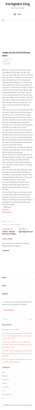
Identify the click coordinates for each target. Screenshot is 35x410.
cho (12, 224)
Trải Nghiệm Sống (17, 4)
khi (15, 224)
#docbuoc (5, 209)
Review (4, 383)
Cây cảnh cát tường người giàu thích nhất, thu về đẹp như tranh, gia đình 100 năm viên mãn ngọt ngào (17, 353)
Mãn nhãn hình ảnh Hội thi (10, 329)
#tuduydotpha (7, 212)
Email (4, 286)
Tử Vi (3, 391)
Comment (6, 250)
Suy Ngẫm (7, 64)
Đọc (3, 372)
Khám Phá (5, 380)
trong (18, 224)
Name (4, 277)
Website (5, 294)
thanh (6, 61)
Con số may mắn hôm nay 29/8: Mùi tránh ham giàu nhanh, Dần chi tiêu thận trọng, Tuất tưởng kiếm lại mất (17, 344)
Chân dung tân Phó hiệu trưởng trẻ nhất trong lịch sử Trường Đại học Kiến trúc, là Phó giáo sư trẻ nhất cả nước (17, 336)
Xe (3, 398)
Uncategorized (7, 394)
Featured (5, 376)
